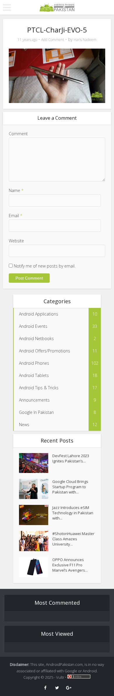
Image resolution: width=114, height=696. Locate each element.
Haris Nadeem (85, 39)
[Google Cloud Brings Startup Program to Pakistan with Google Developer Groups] (35, 489)
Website (16, 241)
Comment (18, 133)
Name (16, 190)
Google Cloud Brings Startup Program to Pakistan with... (70, 487)
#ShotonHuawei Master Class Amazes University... (73, 539)
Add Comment (52, 39)
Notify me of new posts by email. (44, 266)
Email (15, 215)
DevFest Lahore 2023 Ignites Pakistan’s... (70, 458)
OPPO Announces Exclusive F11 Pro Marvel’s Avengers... (70, 565)
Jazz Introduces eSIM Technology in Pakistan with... (72, 513)
